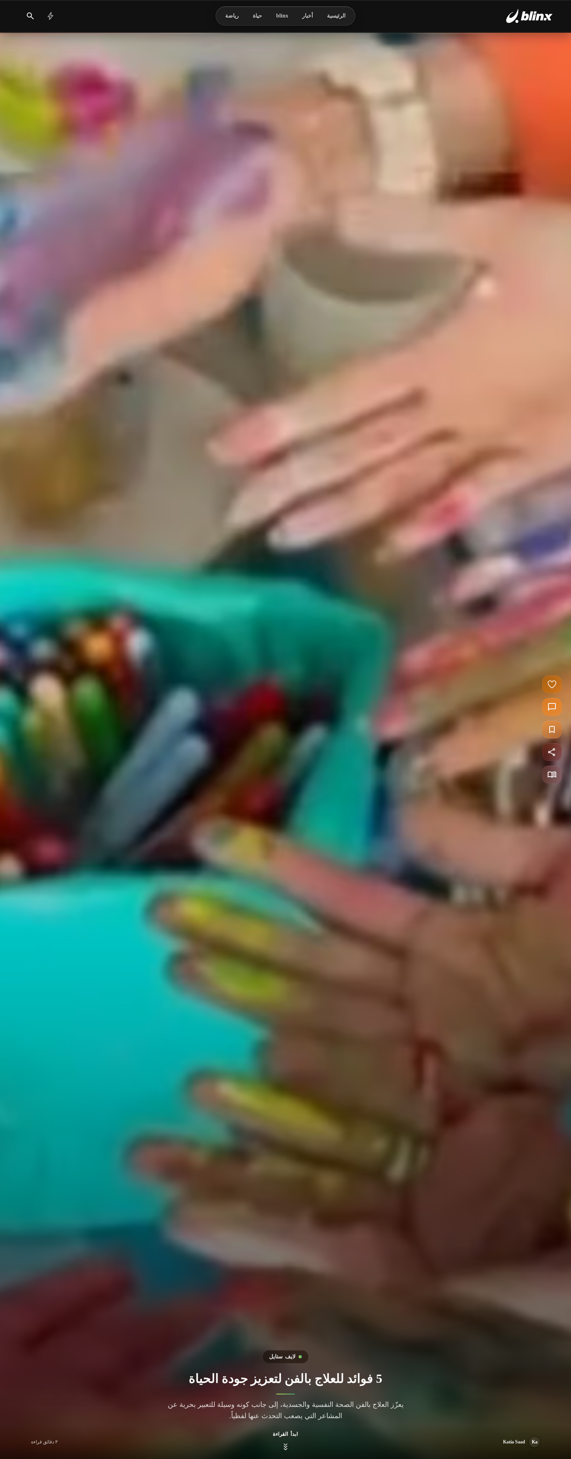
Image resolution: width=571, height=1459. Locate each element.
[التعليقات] (552, 707)
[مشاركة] (552, 752)
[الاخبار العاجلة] (50, 15)
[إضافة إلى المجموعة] (552, 729)
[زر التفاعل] (552, 684)
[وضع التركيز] (552, 774)
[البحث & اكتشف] (30, 15)
